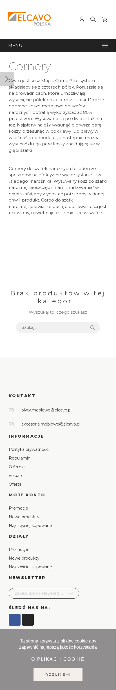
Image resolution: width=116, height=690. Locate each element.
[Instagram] (28, 620)
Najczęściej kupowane (30, 525)
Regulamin (19, 458)
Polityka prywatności (29, 449)
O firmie (17, 466)
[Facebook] (15, 620)
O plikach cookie (58, 659)
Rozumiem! (57, 674)
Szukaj (93, 327)
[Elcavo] (30, 19)
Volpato (16, 475)
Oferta (15, 484)
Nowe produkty (24, 516)
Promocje (18, 508)
